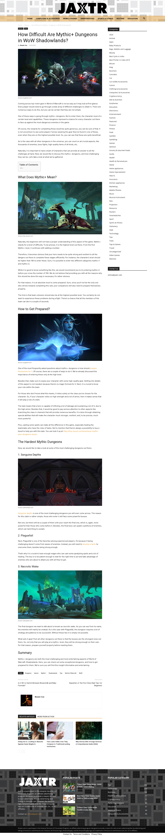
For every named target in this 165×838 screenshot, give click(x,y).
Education (133, 18)
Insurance (113, 179)
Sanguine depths (25, 513)
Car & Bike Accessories (118, 82)
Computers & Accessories (48, 18)
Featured (113, 121)
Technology (113, 233)
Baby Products (115, 45)
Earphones (113, 103)
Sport (111, 219)
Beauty (112, 53)
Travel (111, 248)
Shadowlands (53, 673)
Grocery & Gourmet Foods (119, 150)
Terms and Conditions (81, 834)
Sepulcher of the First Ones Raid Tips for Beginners (85, 684)
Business (113, 71)
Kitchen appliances (117, 183)
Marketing (113, 186)
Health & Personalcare (118, 161)
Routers (120, 18)
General (112, 147)
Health (112, 157)
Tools (111, 241)
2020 (111, 35)
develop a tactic (89, 544)
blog (111, 67)
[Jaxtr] (82, 8)
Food (111, 132)
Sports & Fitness (105, 18)
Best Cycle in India (116, 56)
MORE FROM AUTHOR (45, 717)
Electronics (113, 110)
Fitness (112, 129)
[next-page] (23, 751)
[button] (144, 19)
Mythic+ (43, 673)
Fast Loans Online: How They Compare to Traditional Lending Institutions (58, 744)
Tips (26, 28)
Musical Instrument (117, 197)
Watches (112, 259)
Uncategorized (115, 251)
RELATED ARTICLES (27, 717)
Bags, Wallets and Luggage (120, 49)
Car (110, 78)
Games (26, 25)
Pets (111, 201)
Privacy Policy (96, 834)
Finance (112, 125)
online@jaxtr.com (35, 814)
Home (29, 18)
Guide (111, 154)
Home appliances (116, 168)
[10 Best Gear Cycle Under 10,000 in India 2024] (69, 810)
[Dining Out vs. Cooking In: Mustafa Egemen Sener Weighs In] (31, 731)
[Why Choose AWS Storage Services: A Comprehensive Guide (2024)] (89, 731)
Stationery (113, 226)
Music (111, 194)
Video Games (114, 255)
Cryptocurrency (115, 96)
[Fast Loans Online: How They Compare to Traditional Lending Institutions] (60, 731)
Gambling (113, 139)
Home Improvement (117, 172)
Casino (112, 85)
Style (111, 230)
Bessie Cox (23, 45)
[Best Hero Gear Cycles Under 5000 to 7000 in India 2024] (69, 799)
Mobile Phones (70, 18)
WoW (80, 673)
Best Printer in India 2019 (119, 60)
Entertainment (115, 114)
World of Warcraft (70, 673)
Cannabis (113, 74)
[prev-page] (19, 751)
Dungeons (28, 673)
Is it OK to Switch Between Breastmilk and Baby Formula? (37, 684)
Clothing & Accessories (118, 89)
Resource (113, 208)
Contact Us (67, 834)
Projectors (113, 204)
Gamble (112, 136)
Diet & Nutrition (115, 100)
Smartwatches (87, 18)
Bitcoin (112, 63)
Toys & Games (115, 244)
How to (112, 176)
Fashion (112, 118)
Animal (112, 38)
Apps (111, 42)
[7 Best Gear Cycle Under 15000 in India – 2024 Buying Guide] (69, 787)
